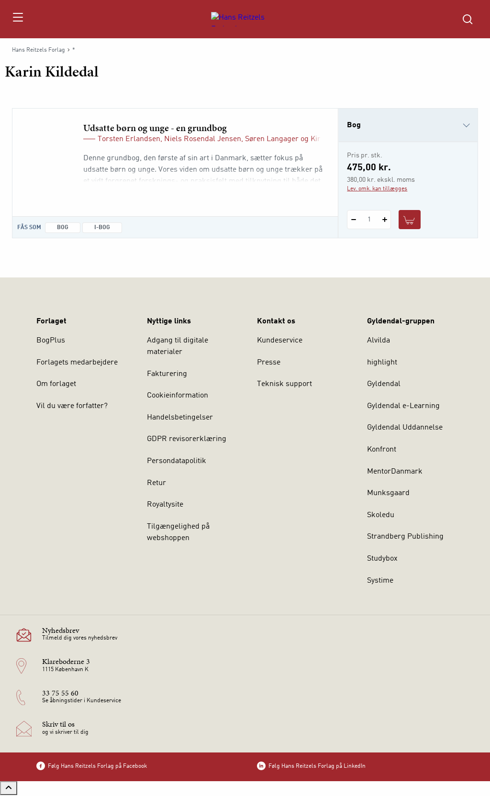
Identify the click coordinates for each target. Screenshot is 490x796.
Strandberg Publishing (405, 537)
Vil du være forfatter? (72, 406)
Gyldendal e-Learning (403, 406)
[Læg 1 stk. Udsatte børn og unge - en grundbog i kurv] (410, 219)
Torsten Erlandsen (129, 139)
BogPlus (50, 340)
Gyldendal (384, 384)
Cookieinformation (177, 395)
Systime (380, 581)
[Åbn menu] (17, 19)
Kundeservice (279, 340)
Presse (268, 362)
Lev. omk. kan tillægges (377, 189)
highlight (382, 362)
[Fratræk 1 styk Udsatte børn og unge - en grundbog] (353, 219)
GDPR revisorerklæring (186, 439)
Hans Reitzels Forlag (38, 50)
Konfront (381, 449)
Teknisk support (284, 384)
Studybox (382, 559)
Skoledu (380, 515)
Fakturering (167, 374)
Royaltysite (165, 505)
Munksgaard (388, 493)
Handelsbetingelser (180, 417)
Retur (156, 483)
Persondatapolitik (176, 461)
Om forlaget (56, 384)
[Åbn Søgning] (467, 19)
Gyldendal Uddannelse (405, 427)
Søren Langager (272, 139)
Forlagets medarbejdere (77, 362)
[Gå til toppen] (8, 788)
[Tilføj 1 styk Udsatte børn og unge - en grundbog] (384, 219)
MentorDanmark (395, 471)
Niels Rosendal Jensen (202, 139)
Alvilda (378, 340)
